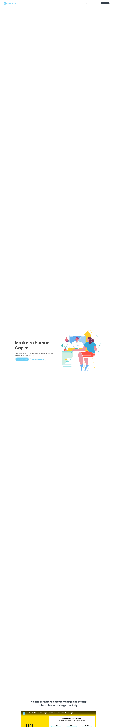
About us (49, 3)
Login (112, 3)
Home (43, 3)
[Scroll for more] (58, 694)
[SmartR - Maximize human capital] (10, 3)
